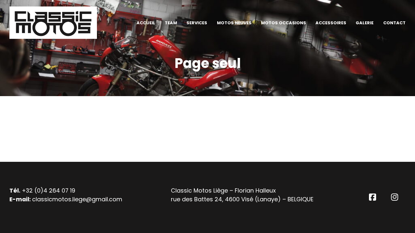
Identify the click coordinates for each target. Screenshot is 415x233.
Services (196, 23)
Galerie (365, 23)
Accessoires (330, 23)
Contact (394, 23)
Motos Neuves (234, 23)
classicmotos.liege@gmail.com (77, 199)
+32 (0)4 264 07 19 (48, 190)
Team (171, 23)
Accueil (145, 23)
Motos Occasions (283, 23)
